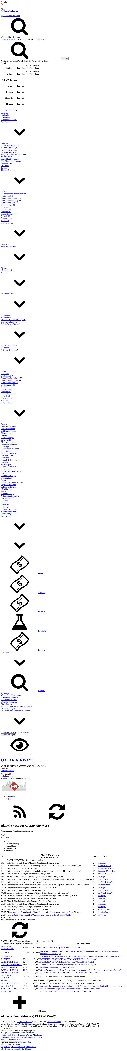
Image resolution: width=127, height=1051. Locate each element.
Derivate (41, 612)
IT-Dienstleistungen (8, 476)
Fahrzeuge (5, 447)
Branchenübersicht (8, 246)
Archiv (3, 272)
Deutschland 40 (7, 196)
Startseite (4, 113)
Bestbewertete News (9, 150)
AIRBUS (5, 952)
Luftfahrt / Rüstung (8, 487)
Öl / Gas (4, 500)
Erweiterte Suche (10, 110)
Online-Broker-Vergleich (10, 324)
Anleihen (41, 593)
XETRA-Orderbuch (9, 345)
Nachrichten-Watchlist (9, 697)
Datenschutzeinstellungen (11, 1042)
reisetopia (102, 863)
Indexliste (5, 374)
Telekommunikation (9, 511)
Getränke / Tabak (8, 455)
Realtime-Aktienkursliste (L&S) (13, 320)
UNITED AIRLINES (9, 973)
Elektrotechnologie (8, 442)
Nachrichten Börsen (9, 1037)
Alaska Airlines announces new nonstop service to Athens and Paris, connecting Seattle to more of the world (82, 986)
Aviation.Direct (104, 885)
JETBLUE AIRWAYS (10, 983)
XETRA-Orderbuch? (9, 350)
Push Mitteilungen (8, 735)
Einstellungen (6, 704)
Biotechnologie (7, 433)
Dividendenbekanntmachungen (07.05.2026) (57, 967)
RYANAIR (5, 959)
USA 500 (4, 207)
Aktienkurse (6, 315)
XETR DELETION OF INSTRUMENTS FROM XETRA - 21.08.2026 (69, 973)
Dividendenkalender (9, 322)
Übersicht (5, 348)
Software (4, 507)
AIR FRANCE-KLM (9, 962)
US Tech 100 (6, 209)
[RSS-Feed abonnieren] (19, 820)
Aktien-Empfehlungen (25, 1037)
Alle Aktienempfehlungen (11, 161)
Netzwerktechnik (7, 498)
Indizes (4, 191)
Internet (4, 473)
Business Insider (104, 866)
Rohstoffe (5, 505)
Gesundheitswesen (8, 453)
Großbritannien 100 (8, 214)
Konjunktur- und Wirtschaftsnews (14, 154)
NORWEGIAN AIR (9, 967)
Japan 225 (5, 221)
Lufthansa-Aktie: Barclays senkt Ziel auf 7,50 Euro (60, 947)
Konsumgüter (6, 478)
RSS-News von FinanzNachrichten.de (16, 1049)
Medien (4, 268)
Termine (4, 168)
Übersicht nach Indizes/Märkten (13, 194)
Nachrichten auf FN (9, 120)
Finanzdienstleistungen (10, 449)
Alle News (5, 122)
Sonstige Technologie (9, 509)
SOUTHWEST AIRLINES (7, 976)
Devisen (41, 650)
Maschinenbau (6, 489)
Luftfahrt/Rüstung (8, 771)
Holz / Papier (6, 464)
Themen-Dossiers (8, 170)
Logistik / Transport (8, 485)
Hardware (5, 462)
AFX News (102, 915)
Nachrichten (6, 115)
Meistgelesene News (9, 152)
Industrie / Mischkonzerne (11, 471)
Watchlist (41, 691)
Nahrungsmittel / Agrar (10, 496)
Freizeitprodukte (7, 451)
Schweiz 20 (5, 216)
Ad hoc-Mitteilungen (9, 11)
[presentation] (7, 799)
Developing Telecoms (106, 868)
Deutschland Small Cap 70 (11, 198)
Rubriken (4, 143)
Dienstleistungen (7, 438)
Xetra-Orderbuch (20, 1035)
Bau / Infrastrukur (8, 429)
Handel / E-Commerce (10, 460)
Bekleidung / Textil (8, 431)
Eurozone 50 (6, 212)
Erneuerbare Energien (9, 444)
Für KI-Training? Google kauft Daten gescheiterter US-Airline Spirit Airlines (70, 989)
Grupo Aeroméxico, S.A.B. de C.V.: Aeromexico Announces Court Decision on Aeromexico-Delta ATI (80, 970)
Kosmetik (5, 480)
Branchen (5, 244)
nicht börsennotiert (8, 776)
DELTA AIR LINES (9, 970)
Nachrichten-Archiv (15, 1039)
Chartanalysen (6, 163)
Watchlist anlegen (8, 709)
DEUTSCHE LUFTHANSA (7, 947)
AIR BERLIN (7, 956)
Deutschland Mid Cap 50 (11, 200)
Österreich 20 (6, 218)
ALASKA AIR (7, 986)
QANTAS (5, 980)
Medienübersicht (7, 270)
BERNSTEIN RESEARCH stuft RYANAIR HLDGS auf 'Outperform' (68, 959)
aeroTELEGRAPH (105, 874)
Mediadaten (26, 1042)
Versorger (5, 516)
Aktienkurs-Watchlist (9, 700)
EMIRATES (6, 991)
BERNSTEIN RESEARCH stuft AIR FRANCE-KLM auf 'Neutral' (67, 962)
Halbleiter (5, 458)
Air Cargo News (104, 909)
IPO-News (5, 166)
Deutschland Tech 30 (9, 203)
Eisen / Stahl (6, 440)
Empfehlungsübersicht (9, 159)
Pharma (4, 502)
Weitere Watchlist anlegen (11, 695)
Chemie (4, 435)
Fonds (40, 573)
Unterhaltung (6, 514)
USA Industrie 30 (8, 205)
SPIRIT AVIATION (9, 989)
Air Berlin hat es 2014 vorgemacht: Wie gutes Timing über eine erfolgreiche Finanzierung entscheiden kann (82, 956)
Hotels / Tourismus (8, 467)
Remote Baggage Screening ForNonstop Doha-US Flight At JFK (39, 915)
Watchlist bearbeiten (9, 702)
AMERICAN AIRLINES (11, 965)
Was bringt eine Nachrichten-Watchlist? (16, 706)
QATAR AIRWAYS (24, 1022)
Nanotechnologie (7, 494)
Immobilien (5, 469)
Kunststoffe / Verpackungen (12, 482)
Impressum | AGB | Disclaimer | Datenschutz (18, 1047)
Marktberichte (6, 157)
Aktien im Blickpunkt (9, 145)
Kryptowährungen (8, 652)
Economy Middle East (107, 871)
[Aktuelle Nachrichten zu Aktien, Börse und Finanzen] (10, 16)
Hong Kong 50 (7, 223)
